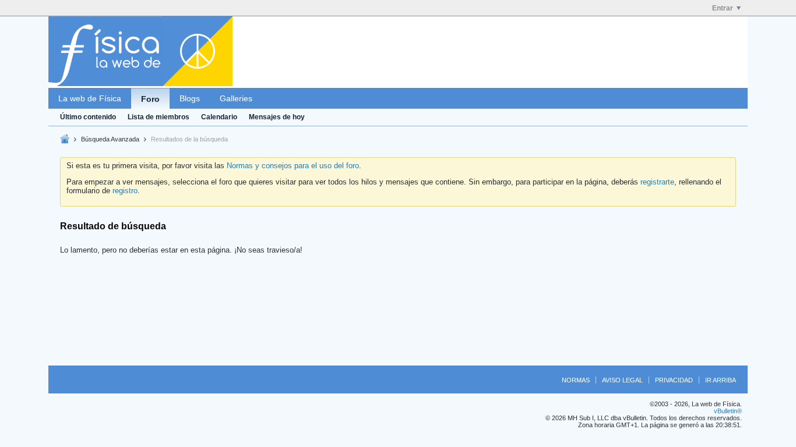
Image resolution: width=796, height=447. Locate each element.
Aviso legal (622, 380)
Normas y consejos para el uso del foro (293, 165)
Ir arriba (720, 380)
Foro (150, 99)
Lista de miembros (158, 117)
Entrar (722, 8)
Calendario (219, 117)
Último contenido (88, 117)
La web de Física (89, 98)
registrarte (657, 182)
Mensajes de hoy (277, 117)
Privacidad (674, 380)
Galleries (236, 98)
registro (125, 190)
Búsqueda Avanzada (110, 139)
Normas (576, 380)
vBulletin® (728, 410)
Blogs (189, 98)
